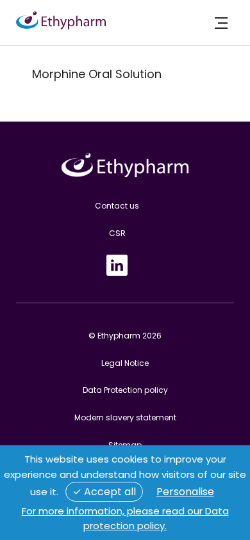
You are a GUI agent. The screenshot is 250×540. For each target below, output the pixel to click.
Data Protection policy (125, 390)
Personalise (185, 491)
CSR (117, 233)
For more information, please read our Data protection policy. (125, 518)
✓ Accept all (104, 491)
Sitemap (125, 445)
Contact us (117, 205)
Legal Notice (125, 363)
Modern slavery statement (125, 417)
